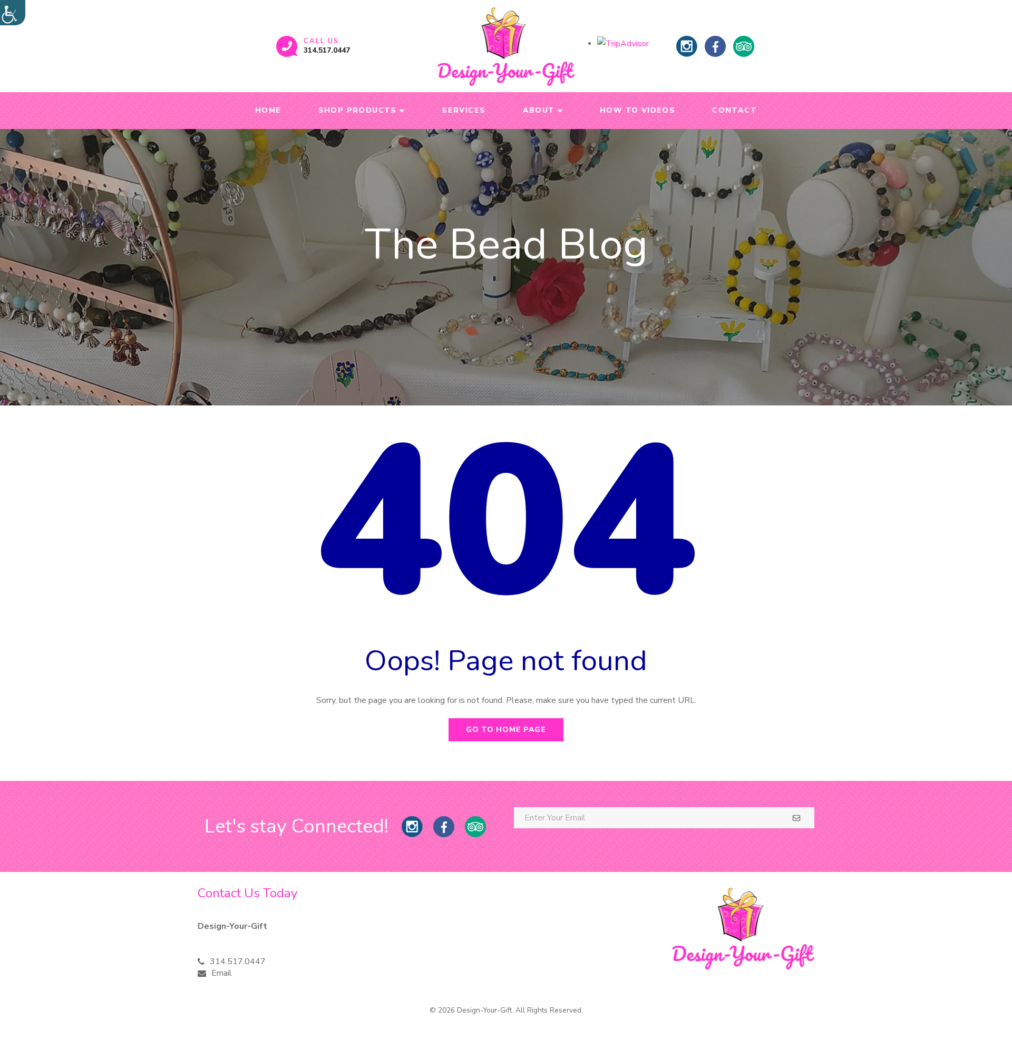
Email (221, 973)
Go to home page (506, 730)
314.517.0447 (327, 50)
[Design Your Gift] (505, 46)
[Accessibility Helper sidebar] (12, 12)
